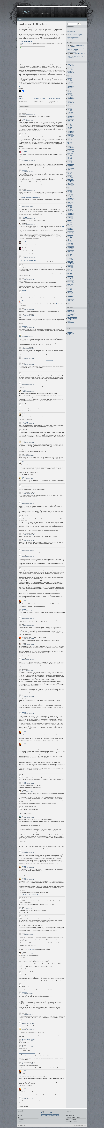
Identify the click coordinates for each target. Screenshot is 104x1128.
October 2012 (70, 150)
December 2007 (70, 229)
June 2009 (69, 205)
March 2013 (69, 143)
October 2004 (70, 281)
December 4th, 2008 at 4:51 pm (28, 1063)
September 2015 (70, 102)
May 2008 (69, 222)
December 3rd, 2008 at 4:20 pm (28, 478)
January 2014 (70, 130)
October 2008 (70, 216)
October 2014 (70, 117)
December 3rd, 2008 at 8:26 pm (28, 783)
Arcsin (85, 1125)
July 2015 (69, 105)
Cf (19, 86)
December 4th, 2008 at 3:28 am (28, 934)
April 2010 (69, 191)
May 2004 (69, 288)
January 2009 (70, 211)
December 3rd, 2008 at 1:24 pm (28, 309)
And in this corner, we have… (73, 33)
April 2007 (69, 240)
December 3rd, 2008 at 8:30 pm (28, 791)
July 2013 (69, 138)
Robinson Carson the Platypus (28, 1039)
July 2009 (69, 203)
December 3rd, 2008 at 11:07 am (28, 218)
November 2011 (70, 165)
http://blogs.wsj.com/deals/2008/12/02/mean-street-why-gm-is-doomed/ (37, 894)
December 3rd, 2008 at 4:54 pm (28, 503)
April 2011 (69, 175)
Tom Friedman (47, 1115)
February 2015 (70, 112)
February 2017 (70, 82)
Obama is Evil (70, 315)
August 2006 (70, 251)
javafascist (24, 326)
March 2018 (69, 68)
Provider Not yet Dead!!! (72, 318)
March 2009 (69, 209)
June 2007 (69, 237)
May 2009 (69, 206)
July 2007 (69, 236)
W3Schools (68, 1117)
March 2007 (69, 241)
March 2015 (69, 110)
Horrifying (21, 98)
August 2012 (70, 153)
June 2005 (69, 270)
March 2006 (69, 258)
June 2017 (69, 76)
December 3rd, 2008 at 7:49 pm (28, 713)
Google (67, 1115)
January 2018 (70, 71)
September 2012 (70, 151)
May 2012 (69, 157)
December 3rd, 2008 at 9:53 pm (28, 879)
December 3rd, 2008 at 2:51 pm (28, 374)
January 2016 (70, 97)
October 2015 (70, 101)
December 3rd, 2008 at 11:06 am (28, 206)
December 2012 (70, 147)
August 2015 (70, 104)
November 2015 (70, 99)
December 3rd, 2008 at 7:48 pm (28, 696)
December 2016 (70, 84)
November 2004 (70, 280)
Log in (68, 330)
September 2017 (70, 72)
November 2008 (70, 214)
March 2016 (69, 94)
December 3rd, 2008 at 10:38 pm (28, 899)
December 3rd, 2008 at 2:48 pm (28, 364)
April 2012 (69, 158)
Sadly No (69, 56)
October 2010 (70, 183)
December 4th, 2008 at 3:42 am (28, 973)
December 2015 (70, 98)
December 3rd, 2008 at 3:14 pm (28, 384)
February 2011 (70, 177)
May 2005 (69, 271)
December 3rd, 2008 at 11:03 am (28, 171)
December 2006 (70, 246)
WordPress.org (70, 334)
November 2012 (70, 149)
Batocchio (24, 300)
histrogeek (24, 609)
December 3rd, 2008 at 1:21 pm (28, 302)
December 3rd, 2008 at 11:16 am (28, 224)
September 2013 (70, 135)
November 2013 (70, 132)
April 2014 (69, 125)
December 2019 (70, 65)
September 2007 (70, 233)
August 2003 (70, 300)
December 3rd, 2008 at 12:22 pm (28, 257)
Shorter (68, 321)
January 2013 (70, 146)
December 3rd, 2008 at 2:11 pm (28, 336)
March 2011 (69, 176)
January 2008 (70, 228)
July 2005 (69, 269)
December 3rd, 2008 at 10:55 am (28, 160)
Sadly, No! (26, 11)
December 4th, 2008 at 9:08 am (28, 1046)
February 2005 (70, 276)
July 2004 (69, 285)
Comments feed (70, 333)
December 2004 (70, 278)
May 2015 (69, 108)
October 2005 (70, 265)
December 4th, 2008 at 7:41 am (28, 1023)
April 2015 (69, 109)
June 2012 (69, 155)
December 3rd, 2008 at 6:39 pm (28, 638)
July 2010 (69, 187)
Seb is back (69, 319)
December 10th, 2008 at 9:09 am (28, 1098)
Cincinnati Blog (21, 1119)
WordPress (68, 1119)
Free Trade (49, 1112)
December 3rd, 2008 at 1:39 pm (28, 315)
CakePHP (68, 1121)
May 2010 (69, 190)
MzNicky (24, 477)
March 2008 (69, 225)
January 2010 (70, 195)
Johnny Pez (24, 290)
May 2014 (69, 124)
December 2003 (70, 295)
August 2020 (70, 64)
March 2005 (69, 274)
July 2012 (69, 154)
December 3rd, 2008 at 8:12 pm (28, 776)
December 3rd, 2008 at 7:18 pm (28, 644)
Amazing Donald (70, 310)
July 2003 (69, 302)
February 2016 (70, 95)
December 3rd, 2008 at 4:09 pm (28, 455)
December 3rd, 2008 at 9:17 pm (28, 852)
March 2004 (69, 291)
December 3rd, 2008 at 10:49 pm (28, 908)
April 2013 (69, 142)
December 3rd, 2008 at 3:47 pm (28, 415)
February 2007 (70, 243)
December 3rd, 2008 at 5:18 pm (28, 550)
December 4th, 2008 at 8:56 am (28, 1040)
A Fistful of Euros (21, 1113)
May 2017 (69, 78)
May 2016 (69, 91)
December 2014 (70, 114)
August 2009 (70, 202)
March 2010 (69, 192)
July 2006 (69, 252)
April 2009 (69, 207)
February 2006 (70, 259)
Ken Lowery (24, 782)
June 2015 (69, 106)
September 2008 (70, 217)
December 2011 (70, 164)
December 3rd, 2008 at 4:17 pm (28, 463)
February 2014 (70, 128)
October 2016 (70, 87)
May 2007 (69, 239)
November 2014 (70, 116)
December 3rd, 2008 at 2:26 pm (28, 348)
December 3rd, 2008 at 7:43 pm (28, 670)
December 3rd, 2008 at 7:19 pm (28, 659)
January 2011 (70, 179)
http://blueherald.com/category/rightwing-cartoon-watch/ (30, 197)
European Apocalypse (71, 312)
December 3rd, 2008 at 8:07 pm (28, 745)
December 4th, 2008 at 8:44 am (28, 1029)
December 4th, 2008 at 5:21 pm (28, 1072)
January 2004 (70, 293)
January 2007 (70, 244)
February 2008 (70, 226)
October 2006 (70, 248)
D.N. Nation (24, 484)
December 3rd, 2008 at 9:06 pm (28, 817)
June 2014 (69, 123)
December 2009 (70, 196)
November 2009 (70, 198)
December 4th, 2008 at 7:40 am (28, 1014)
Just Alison (24, 170)
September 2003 (70, 299)
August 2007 (70, 235)
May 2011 (69, 173)
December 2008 (70, 213)
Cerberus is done (70, 311)
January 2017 (70, 83)
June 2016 (69, 90)
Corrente (20, 1121)
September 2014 (70, 119)
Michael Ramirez (23, 43)
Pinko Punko (24, 217)
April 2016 (69, 93)
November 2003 (70, 296)
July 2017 (69, 75)
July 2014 (69, 121)
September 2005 (70, 266)
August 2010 (70, 185)
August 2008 (70, 218)
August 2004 (70, 284)
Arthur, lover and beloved (39, 98)
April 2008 (69, 224)
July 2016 (69, 89)
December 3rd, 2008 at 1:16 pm (28, 291)
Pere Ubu (24, 390)
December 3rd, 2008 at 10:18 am (28, 120)
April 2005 (69, 273)
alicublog (20, 1115)
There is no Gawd (71, 322)
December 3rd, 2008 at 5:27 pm (28, 556)
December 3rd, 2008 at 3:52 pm (28, 423)
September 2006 (70, 250)
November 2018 (70, 67)
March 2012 (69, 160)
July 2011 (69, 170)
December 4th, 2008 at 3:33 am (28, 953)
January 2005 (70, 277)
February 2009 (70, 210)
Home (20, 19)
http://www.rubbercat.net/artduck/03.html (27, 552)
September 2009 (70, 200)
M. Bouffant (24, 151)
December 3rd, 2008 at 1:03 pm (28, 279)
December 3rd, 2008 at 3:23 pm (28, 391)
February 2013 (70, 145)
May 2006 (69, 255)
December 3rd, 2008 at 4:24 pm (28, 486)
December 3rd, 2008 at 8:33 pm (28, 807)
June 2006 (69, 254)
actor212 (24, 600)
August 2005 (70, 267)
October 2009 (70, 199)
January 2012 (70, 162)
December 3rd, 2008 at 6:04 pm (28, 618)
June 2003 (69, 303)
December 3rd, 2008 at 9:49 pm (28, 867)
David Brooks (44, 1112)
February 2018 (70, 69)
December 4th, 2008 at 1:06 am (28, 917)
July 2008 (69, 220)
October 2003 (70, 297)
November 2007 (70, 231)
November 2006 (70, 247)
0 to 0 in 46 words (71, 31)
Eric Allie (56, 303)
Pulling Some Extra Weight (26, 41)
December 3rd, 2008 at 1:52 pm (28, 327)
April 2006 (69, 256)
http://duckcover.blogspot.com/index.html (27, 260)
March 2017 (69, 80)
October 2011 (70, 166)
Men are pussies (70, 314)
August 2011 (70, 169)
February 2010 (70, 194)
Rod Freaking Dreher (51, 1114)
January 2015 (70, 113)
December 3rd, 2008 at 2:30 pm (28, 358)
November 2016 (70, 86)
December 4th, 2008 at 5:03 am (28, 993)
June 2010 (69, 188)
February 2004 (70, 292)
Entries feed (69, 332)
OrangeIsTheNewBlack (72, 317)
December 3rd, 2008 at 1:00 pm (28, 266)
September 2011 (70, 168)
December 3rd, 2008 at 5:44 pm (28, 569)
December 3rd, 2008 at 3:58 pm (28, 442)
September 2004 (70, 282)
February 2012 (70, 161)
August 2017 (70, 74)
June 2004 (69, 286)
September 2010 (70, 184)
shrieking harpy (31, 949)
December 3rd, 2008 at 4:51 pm (28, 493)
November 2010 (70, 181)
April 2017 (69, 79)
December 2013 (70, 131)
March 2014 (69, 127)
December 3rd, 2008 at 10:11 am (28, 114)
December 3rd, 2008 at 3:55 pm (28, 430)
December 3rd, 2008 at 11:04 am (28, 190)
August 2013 (70, 136)
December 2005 (70, 262)
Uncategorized (70, 323)
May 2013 (69, 140)
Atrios (19, 1117)
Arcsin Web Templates (70, 1113)
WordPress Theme (78, 1125)
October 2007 (70, 232)
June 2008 (69, 221)
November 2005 (70, 263)
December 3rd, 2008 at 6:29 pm (28, 625)
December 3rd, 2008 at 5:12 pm (28, 534)
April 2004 (69, 289)
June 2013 (69, 139)
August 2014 (70, 120)
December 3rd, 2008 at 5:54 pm (28, 610)
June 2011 (69, 172)
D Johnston (24, 119)
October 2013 (70, 134)
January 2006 (70, 261)
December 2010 (70, 180)
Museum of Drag (49, 360)
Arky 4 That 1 (25, 422)
